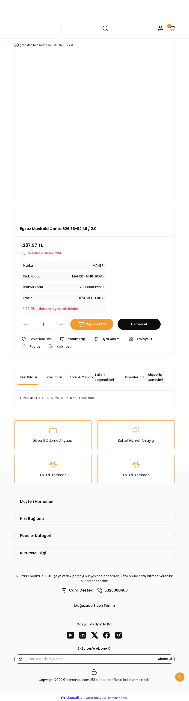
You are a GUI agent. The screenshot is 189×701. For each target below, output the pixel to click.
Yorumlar (54, 377)
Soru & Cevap (81, 377)
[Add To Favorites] (36, 339)
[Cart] (172, 28)
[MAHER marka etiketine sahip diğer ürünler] (34, 218)
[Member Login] (160, 28)
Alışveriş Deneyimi (155, 377)
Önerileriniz (134, 377)
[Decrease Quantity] (25, 324)
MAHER (98, 265)
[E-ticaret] (93, 698)
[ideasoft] (70, 698)
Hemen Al (139, 324)
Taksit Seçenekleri (104, 377)
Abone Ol (165, 659)
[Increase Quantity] (60, 324)
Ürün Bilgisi (27, 377)
